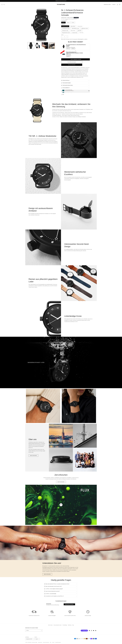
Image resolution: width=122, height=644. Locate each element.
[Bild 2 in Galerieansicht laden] (38, 45)
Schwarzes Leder (65, 30)
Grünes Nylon (80, 26)
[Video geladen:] (61, 505)
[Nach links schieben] (26, 46)
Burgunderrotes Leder (66, 32)
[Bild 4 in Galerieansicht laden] (52, 45)
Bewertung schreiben (69, 604)
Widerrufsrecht (40, 642)
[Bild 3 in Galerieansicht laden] (45, 45)
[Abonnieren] (41, 630)
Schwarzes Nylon (65, 26)
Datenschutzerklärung (46, 642)
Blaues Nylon (73, 26)
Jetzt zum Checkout (71, 64)
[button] (2, 4)
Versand (53, 642)
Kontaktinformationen (58, 642)
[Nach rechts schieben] (56, 46)
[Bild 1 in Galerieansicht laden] (31, 45)
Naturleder (79, 30)
